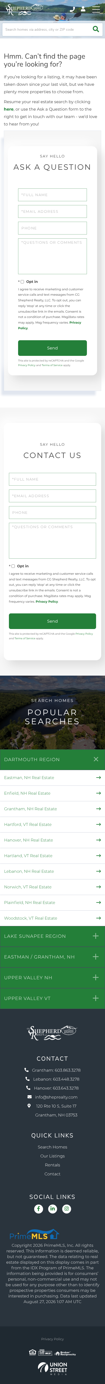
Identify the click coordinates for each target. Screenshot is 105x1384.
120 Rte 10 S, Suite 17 (56, 1111)
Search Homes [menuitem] (52, 1147)
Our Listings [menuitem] (52, 1156)
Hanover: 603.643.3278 (56, 1088)
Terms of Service (52, 365)
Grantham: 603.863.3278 (56, 1070)
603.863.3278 (73, 9)
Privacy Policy (26, 365)
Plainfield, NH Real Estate (29, 902)
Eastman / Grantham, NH (39, 957)
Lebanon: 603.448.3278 (56, 1079)
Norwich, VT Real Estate (27, 887)
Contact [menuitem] (53, 1174)
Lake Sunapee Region (35, 936)
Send (52, 348)
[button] (96, 29)
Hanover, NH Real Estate (28, 840)
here (9, 109)
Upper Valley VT (27, 998)
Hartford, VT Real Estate (28, 824)
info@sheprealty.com (56, 1097)
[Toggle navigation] (96, 9)
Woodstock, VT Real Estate (30, 918)
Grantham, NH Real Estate (30, 809)
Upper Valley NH (28, 978)
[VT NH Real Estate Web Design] (52, 1368)
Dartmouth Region (32, 759)
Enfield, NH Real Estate (27, 793)
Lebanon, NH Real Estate (29, 871)
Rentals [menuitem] (52, 1165)
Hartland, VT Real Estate (28, 856)
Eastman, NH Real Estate (29, 777)
